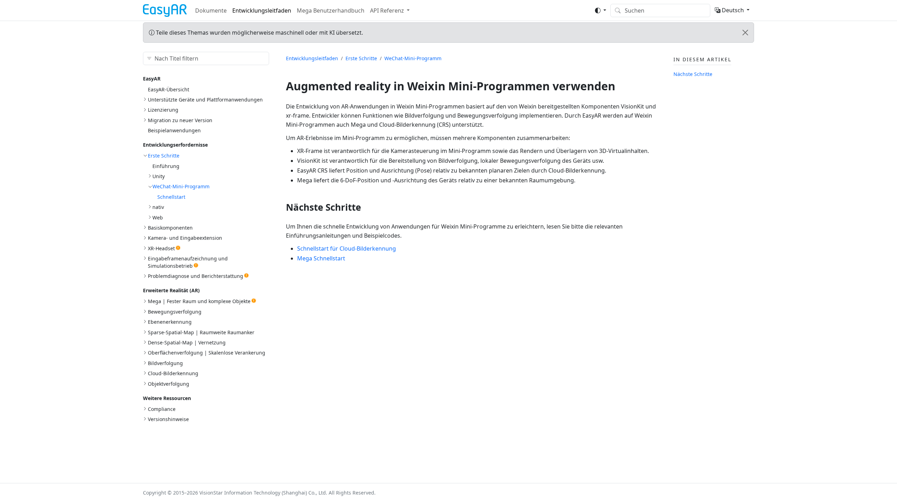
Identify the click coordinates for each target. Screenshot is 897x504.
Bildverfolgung (165, 363)
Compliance (162, 409)
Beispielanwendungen (174, 130)
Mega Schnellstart (321, 258)
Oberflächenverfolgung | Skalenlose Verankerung (206, 352)
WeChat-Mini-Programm (181, 186)
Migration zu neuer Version (180, 120)
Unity (158, 176)
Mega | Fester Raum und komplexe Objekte (199, 301)
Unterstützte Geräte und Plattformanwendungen (205, 99)
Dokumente (211, 10)
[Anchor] (367, 207)
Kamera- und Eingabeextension (185, 237)
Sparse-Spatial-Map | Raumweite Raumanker (201, 332)
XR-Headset (161, 248)
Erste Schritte (163, 155)
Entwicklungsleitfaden (261, 10)
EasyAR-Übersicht (168, 89)
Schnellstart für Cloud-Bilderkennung (346, 248)
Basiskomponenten (170, 227)
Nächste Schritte (692, 74)
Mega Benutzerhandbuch (330, 10)
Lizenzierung (163, 109)
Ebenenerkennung (170, 321)
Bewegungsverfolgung (174, 311)
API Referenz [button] (387, 10)
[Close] (745, 32)
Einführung (165, 166)
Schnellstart (171, 197)
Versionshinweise (168, 419)
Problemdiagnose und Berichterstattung (195, 276)
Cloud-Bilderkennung (173, 373)
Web (157, 217)
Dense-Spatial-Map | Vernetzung (187, 342)
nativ (158, 207)
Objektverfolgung (168, 383)
